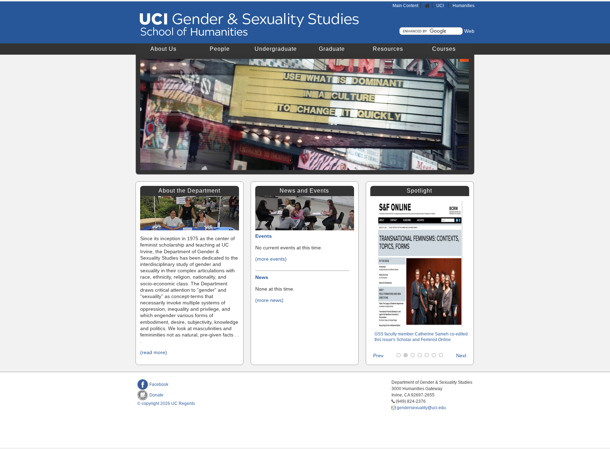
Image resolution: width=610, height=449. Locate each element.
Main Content (405, 5)
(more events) (271, 259)
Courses (444, 49)
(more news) (269, 300)
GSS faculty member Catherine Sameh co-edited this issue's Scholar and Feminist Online (421, 337)
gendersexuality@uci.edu (421, 407)
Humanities (463, 5)
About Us (163, 49)
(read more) (153, 352)
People (220, 49)
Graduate (332, 49)
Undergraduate (276, 49)
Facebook (158, 384)
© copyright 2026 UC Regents (166, 403)
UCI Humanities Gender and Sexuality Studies (249, 24)
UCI (440, 5)
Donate (156, 395)
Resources (388, 49)
